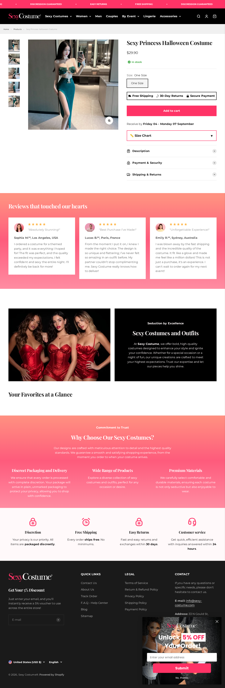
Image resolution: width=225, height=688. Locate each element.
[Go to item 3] (14, 74)
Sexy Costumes (56, 16)
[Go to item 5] (14, 102)
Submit (182, 668)
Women (82, 16)
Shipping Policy (136, 603)
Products (18, 29)
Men (98, 16)
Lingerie (149, 16)
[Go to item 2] (14, 60)
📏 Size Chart (140, 135)
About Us (87, 589)
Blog (84, 609)
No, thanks (182, 678)
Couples (112, 16)
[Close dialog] (217, 621)
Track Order (89, 596)
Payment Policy (136, 609)
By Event (129, 16)
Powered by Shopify (51, 674)
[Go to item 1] (14, 46)
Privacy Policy (134, 596)
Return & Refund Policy (141, 589)
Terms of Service (136, 583)
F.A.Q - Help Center (94, 603)
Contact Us (89, 583)
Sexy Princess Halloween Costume (41, 29)
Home (6, 29)
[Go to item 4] (14, 88)
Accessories (169, 16)
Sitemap (87, 616)
